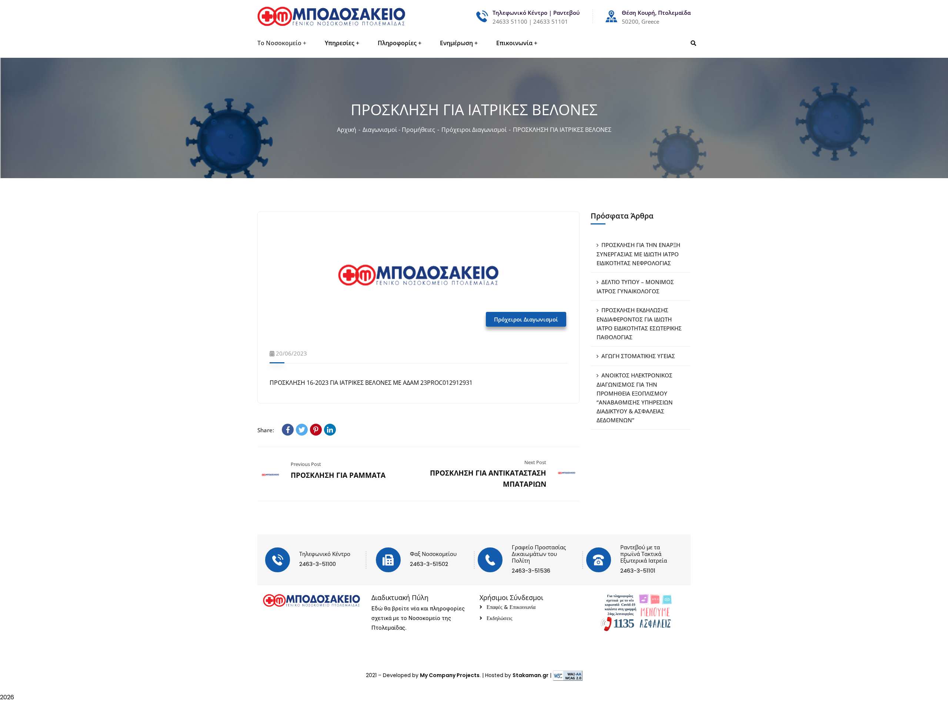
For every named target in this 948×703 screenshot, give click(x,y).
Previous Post (306, 464)
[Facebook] (288, 430)
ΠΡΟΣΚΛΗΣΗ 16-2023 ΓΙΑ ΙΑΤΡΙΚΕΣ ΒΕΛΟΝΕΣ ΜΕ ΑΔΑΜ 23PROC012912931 (371, 383)
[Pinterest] (316, 430)
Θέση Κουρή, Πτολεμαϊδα (656, 12)
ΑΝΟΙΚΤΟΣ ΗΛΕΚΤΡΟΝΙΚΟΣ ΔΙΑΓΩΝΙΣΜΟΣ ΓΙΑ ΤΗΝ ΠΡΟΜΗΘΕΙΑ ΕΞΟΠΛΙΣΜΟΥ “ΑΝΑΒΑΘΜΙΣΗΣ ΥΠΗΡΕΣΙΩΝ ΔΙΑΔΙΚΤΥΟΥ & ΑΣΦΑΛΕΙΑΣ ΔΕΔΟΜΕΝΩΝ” (635, 398)
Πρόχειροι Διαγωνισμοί (474, 130)
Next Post (535, 462)
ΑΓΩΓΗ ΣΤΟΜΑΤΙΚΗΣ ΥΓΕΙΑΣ (638, 356)
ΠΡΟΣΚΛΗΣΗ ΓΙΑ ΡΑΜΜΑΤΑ (338, 475)
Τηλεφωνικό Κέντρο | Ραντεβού (536, 12)
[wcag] (568, 675)
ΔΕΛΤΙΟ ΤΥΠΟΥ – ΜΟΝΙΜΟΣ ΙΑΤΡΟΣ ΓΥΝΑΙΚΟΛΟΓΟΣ (635, 286)
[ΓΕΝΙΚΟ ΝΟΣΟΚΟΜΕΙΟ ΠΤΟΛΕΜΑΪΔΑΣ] (331, 16)
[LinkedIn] (330, 430)
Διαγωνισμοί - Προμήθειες (399, 130)
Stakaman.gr (530, 675)
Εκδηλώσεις (500, 618)
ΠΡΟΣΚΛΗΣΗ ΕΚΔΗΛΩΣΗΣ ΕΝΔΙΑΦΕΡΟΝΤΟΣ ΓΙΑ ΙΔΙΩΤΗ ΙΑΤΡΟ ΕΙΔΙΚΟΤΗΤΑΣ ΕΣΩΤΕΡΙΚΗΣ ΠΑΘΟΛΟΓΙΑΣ (639, 323)
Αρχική (346, 130)
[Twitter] (302, 430)
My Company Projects (450, 675)
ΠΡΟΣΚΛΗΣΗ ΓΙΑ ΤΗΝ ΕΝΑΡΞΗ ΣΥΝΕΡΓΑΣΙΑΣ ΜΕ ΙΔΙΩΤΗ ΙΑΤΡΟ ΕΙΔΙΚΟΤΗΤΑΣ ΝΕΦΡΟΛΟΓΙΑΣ (638, 254)
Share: (265, 430)
